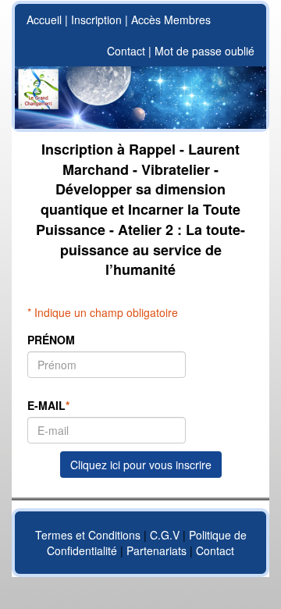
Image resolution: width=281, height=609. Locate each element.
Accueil (44, 19)
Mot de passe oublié (204, 51)
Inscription (96, 19)
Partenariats (156, 550)
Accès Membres (171, 19)
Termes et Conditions (87, 535)
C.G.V (165, 535)
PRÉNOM (51, 339)
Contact (126, 51)
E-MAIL (48, 405)
